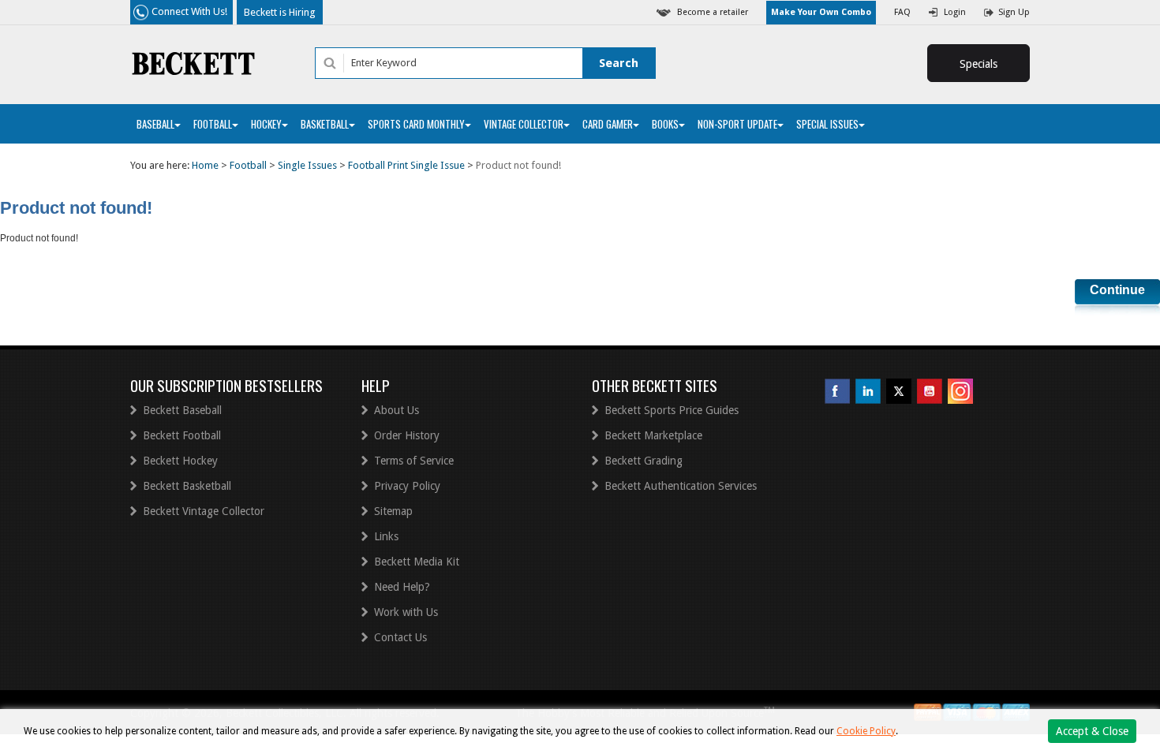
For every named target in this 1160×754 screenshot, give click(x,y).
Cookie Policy (866, 731)
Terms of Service (414, 460)
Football (212, 124)
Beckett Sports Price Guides (671, 410)
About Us (396, 410)
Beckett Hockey (180, 460)
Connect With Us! (189, 11)
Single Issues (307, 165)
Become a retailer (712, 12)
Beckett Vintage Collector (203, 511)
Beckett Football (182, 435)
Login (955, 12)
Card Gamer (607, 124)
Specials (978, 64)
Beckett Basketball (187, 486)
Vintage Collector (523, 124)
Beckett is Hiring (280, 12)
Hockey (266, 124)
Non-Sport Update (737, 124)
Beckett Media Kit (416, 561)
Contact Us (400, 637)
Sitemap (393, 511)
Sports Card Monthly (416, 124)
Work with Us (406, 612)
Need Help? (402, 586)
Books (665, 124)
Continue (1117, 290)
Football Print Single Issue (406, 165)
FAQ (902, 12)
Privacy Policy (407, 486)
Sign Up (1014, 12)
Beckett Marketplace (653, 435)
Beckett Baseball (182, 410)
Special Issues (827, 124)
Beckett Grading (643, 460)
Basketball (325, 124)
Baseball (155, 124)
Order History (407, 435)
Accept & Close (1092, 731)
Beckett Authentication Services (680, 486)
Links (386, 536)
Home (205, 165)
